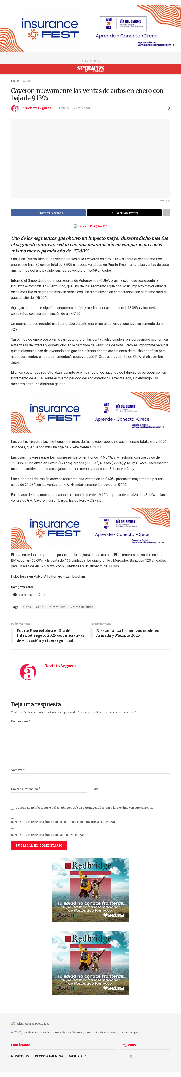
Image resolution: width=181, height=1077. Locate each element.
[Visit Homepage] (90, 69)
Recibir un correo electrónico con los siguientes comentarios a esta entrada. (64, 821)
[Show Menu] (13, 69)
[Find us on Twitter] (131, 1056)
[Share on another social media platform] (166, 212)
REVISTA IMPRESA (49, 1056)
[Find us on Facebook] (122, 1057)
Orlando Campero (129, 1032)
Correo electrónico (26, 789)
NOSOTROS (20, 1056)
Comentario (21, 721)
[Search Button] (168, 69)
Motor (27, 80)
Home (15, 80)
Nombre (18, 770)
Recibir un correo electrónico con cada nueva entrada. (49, 834)
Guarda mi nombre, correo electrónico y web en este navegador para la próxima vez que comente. (84, 807)
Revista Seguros (38, 108)
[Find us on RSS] (146, 1057)
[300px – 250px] (90, 889)
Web (97, 788)
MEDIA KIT (77, 1056)
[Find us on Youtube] (138, 1057)
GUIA (40, 607)
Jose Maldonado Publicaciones (40, 1032)
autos (27, 607)
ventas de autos (82, 607)
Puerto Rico (57, 607)
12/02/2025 (67, 108)
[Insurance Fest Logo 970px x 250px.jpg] (90, 28)
